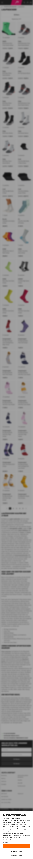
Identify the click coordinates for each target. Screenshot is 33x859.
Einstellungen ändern (17, 855)
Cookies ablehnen (16, 851)
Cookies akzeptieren (17, 846)
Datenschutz (5, 842)
